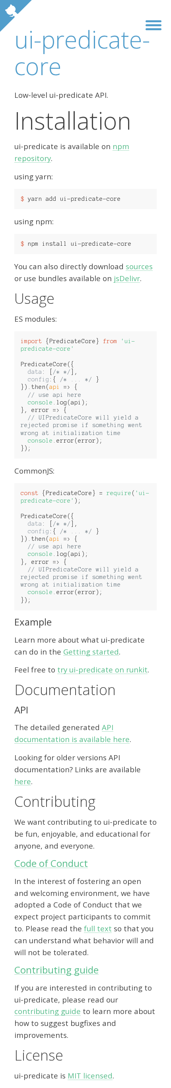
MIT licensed (90, 1075)
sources (139, 266)
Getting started (91, 652)
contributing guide (47, 1011)
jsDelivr (127, 278)
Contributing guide (56, 969)
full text (98, 928)
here (22, 781)
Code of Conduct (51, 863)
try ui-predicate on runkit (102, 669)
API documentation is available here (72, 733)
